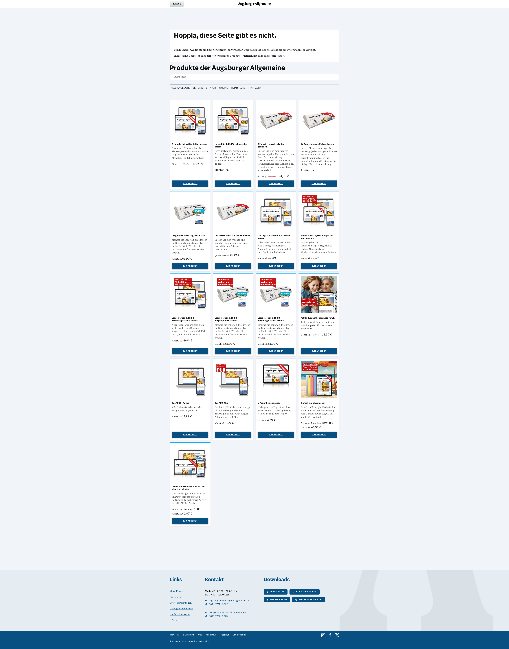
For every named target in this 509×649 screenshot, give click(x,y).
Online (223, 88)
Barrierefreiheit (239, 635)
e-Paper (211, 88)
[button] (177, 4)
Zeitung (198, 88)
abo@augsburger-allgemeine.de (227, 612)
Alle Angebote (180, 88)
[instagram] (323, 635)
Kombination (239, 88)
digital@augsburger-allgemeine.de (229, 600)
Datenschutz (188, 635)
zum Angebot (190, 184)
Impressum (174, 635)
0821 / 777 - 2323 (218, 616)
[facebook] (330, 635)
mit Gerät (256, 88)
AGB (200, 635)
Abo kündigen (212, 635)
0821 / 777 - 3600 (218, 604)
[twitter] (337, 635)
